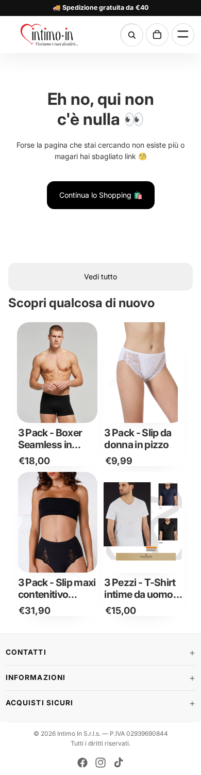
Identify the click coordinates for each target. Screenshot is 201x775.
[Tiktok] (118, 762)
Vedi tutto (100, 276)
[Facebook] (82, 762)
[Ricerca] (132, 35)
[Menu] (183, 34)
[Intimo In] (50, 34)
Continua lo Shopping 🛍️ (100, 195)
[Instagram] (100, 762)
